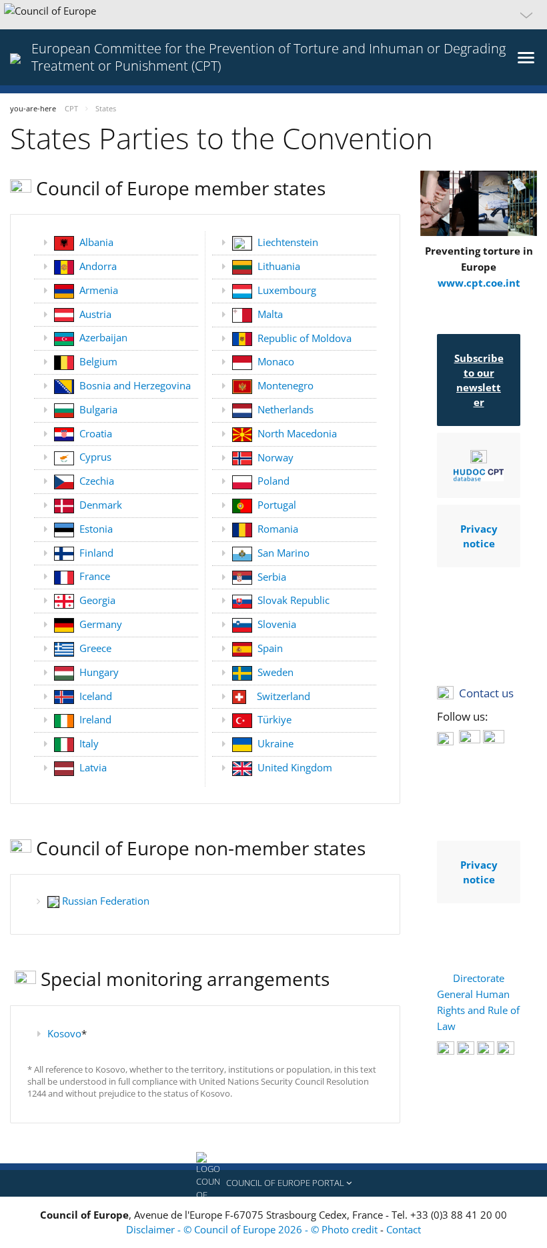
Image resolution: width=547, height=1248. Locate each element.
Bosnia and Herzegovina (135, 385)
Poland (273, 480)
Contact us (486, 693)
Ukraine (275, 743)
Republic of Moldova (304, 338)
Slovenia (276, 624)
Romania (277, 528)
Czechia (96, 480)
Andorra (98, 266)
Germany (100, 624)
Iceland (95, 696)
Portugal (276, 504)
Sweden (275, 672)
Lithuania (278, 266)
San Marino (283, 552)
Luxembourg (286, 290)
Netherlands (285, 409)
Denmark (100, 504)
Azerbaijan (103, 337)
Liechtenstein (287, 242)
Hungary (99, 672)
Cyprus (95, 456)
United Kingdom (294, 767)
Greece (95, 648)
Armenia (98, 290)
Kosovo (64, 1033)
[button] (273, 14)
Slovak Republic (293, 600)
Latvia (93, 767)
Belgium (98, 361)
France (94, 576)
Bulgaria (98, 409)
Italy (89, 743)
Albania (96, 242)
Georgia (97, 600)
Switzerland (283, 696)
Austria (95, 314)
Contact (403, 1229)
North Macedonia (297, 433)
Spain (270, 648)
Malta (270, 314)
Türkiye (274, 719)
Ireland (95, 719)
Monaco (275, 361)
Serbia (271, 576)
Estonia (96, 528)
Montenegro (285, 385)
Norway (275, 457)
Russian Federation (105, 900)
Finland (96, 552)
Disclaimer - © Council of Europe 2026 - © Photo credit (253, 1229)
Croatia (95, 433)
